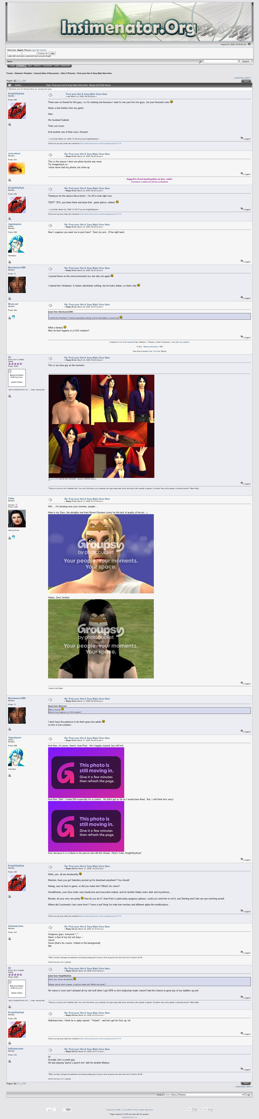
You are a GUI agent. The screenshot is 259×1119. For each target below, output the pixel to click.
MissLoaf (13, 304)
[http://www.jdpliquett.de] (13, 319)
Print (246, 81)
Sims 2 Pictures (68, 73)
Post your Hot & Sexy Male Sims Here (94, 73)
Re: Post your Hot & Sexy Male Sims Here (87, 154)
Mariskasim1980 (17, 267)
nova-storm (14, 153)
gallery (61, 962)
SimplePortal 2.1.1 (129, 1117)
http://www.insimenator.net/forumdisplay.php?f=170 (100, 143)
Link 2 (158, 351)
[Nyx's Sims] (13, 539)
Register (65, 66)
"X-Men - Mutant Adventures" (147, 347)
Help (30, 66)
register (42, 50)
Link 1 (151, 351)
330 (24, 81)
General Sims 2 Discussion (46, 73)
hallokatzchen (15, 926)
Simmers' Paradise (23, 73)
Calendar (47, 66)
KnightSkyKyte (16, 93)
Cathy (11, 498)
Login (56, 66)
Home (12, 66)
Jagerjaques (14, 224)
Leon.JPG (54, 479)
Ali (9, 357)
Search (37, 66)
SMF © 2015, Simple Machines (140, 1110)
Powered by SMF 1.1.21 (116, 1110)
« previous (239, 77)
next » (248, 77)
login (34, 50)
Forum (21, 66)
